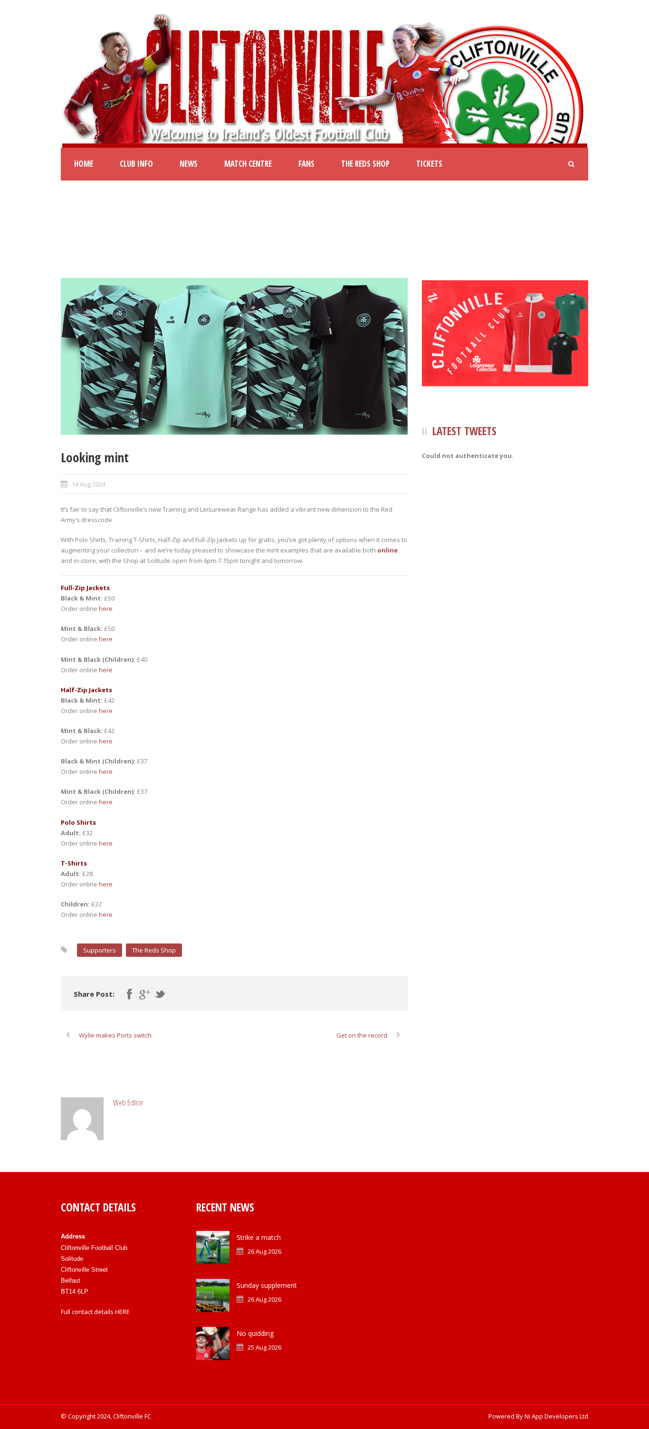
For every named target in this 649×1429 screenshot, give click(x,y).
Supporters (99, 950)
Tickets (429, 163)
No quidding (255, 1333)
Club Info (136, 163)
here (106, 608)
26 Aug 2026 (264, 1251)
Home (83, 163)
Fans (306, 163)
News (189, 163)
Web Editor (128, 1102)
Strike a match (259, 1237)
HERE (122, 1311)
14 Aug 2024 (88, 484)
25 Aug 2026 (264, 1347)
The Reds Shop (365, 163)
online (387, 550)
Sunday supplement (267, 1285)
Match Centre (248, 163)
